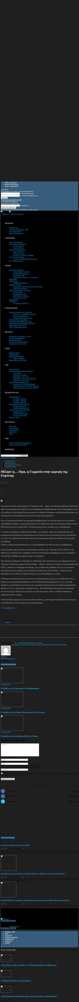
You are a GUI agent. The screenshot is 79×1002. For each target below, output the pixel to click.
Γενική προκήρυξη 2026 (21, 272)
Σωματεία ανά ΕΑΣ (19, 294)
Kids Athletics (13, 299)
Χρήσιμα (8, 265)
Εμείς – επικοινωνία (11, 186)
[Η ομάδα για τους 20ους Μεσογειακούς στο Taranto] (12, 706)
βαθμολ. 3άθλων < (19, 358)
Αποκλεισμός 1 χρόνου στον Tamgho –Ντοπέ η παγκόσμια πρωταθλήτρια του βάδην (39, 644)
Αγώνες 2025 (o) (18, 253)
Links (7, 438)
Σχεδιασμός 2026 (19, 275)
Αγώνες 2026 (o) (18, 251)
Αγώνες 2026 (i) (18, 246)
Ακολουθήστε (73, 796)
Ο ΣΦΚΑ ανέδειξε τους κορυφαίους (16, 981)
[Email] (35, 633)
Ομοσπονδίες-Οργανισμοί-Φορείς (20, 443)
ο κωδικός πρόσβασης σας (28, 195)
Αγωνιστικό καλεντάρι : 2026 (18, 229)
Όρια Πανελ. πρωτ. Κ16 (21, 380)
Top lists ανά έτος (14, 397)
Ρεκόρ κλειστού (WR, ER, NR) (19, 404)
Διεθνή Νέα (13, 432)
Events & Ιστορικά (11, 308)
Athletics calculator (11, 937)
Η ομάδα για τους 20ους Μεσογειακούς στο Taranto (23, 712)
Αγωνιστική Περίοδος (16, 270)
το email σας (24, 205)
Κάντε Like (75, 791)
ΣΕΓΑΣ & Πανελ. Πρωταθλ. (18, 320)
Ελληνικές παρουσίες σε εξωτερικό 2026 (15, 845)
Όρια (6, 365)
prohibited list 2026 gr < (21, 283)
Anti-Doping (13, 281)
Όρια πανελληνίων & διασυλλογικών (21, 371)
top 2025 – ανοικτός (19, 402)
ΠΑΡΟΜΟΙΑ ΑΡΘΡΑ (8, 664)
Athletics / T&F (10, 932)
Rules (7, 933)
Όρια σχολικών (14, 369)
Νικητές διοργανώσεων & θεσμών (20, 312)
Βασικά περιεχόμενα (12, 184)
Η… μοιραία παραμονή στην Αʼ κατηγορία (29, 643)
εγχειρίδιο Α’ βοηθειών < (21, 303)
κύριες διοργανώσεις (16, 242)
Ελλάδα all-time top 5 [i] (21, 408)
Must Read (12, 426)
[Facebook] (20, 633)
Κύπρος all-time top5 (20, 415)
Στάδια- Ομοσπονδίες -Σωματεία (20, 290)
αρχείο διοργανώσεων (16, 233)
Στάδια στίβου (17, 292)
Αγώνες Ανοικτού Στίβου (17, 250)
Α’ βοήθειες (13, 301)
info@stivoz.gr (14, 926)
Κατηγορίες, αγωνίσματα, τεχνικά (20, 336)
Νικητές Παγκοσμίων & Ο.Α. (23, 318)
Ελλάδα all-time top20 (20, 413)
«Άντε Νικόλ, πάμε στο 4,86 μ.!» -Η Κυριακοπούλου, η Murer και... (29, 965)
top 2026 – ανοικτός (19, 399)
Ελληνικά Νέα (14, 428)
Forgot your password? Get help (11, 200)
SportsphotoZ (9, 939)
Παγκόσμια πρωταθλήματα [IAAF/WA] (22, 323)
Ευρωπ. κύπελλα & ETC (13, 465)
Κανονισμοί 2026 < (15, 340)
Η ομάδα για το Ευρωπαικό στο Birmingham (20, 688)
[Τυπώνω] (43, 633)
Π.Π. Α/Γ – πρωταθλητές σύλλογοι (24, 314)
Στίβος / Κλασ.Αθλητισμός (18, 327)
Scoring (7, 348)
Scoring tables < (14, 354)
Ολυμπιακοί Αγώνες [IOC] (18, 325)
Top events (8, 935)
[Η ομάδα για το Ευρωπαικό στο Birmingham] (12, 682)
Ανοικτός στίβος (10, 467)
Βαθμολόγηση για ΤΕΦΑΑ (18, 360)
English (7, 943)
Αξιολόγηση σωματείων (21, 273)
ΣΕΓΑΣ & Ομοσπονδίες (21, 296)
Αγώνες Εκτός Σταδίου (16, 257)
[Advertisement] (25, 494)
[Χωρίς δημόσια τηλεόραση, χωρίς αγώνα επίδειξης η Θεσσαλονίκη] (6, 992)
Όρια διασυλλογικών (20, 375)
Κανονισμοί (9, 332)
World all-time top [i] (20, 406)
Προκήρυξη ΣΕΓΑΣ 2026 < (18, 344)
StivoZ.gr (4, 482)
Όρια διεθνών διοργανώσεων (18, 382)
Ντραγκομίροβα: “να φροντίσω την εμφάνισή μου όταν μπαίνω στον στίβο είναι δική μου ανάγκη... (35, 900)
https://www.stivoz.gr (8, 658)
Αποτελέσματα (10, 238)
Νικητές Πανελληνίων (20, 316)
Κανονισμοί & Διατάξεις (17, 338)
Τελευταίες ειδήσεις (8, 838)
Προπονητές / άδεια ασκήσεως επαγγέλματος (28, 286)
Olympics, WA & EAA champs (23, 255)
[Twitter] (28, 633)
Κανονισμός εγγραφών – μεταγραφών (25, 277)
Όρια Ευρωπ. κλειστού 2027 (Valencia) (26, 386)
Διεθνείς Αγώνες (10, 463)
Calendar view (14, 227)
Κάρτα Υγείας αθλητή (20, 288)
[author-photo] (6, 655)
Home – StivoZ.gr (11, 182)
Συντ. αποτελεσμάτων (16, 261)
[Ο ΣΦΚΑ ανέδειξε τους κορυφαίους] (6, 976)
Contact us (8, 941)
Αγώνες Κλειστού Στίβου (17, 244)
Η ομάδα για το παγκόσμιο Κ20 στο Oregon (19, 736)
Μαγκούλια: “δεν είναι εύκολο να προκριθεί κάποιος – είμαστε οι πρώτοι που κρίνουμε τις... (33, 874)
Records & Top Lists (11, 392)
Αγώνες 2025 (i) (18, 248)
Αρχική (3, 457)
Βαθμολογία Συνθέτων (16, 356)
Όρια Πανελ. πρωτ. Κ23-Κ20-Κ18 (24, 378)
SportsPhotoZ (9, 449)
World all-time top (19, 412)
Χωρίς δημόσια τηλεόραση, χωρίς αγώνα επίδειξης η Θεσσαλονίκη (29, 996)
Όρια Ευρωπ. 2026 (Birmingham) (24, 384)
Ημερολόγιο (9, 223)
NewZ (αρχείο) (10, 422)
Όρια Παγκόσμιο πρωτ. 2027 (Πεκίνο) (25, 388)
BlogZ (11, 434)
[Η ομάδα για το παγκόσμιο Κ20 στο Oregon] (12, 730)
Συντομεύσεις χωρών (20, 298)
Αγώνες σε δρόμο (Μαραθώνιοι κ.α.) (25, 259)
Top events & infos (15, 231)
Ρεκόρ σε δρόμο (14, 417)
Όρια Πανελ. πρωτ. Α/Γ (21, 377)
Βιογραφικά (13, 279)
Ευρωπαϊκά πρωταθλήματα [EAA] (20, 321)
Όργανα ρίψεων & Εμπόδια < (18, 342)
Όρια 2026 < (17, 373)
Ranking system (14, 353)
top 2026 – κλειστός (19, 400)
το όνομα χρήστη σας (27, 193)
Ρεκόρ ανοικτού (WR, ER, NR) (19, 410)
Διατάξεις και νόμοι (15, 285)
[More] (50, 633)
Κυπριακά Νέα (14, 430)
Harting (7, 622)
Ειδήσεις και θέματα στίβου (18, 445)
